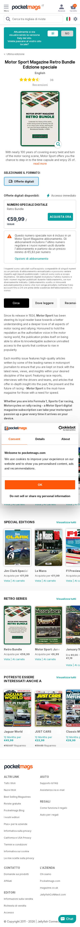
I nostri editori (11, 817)
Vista (7, 580)
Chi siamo (45, 874)
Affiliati (8, 880)
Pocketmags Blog (14, 810)
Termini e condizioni (15, 844)
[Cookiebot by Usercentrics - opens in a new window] (59, 428)
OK (40, 484)
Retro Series (15, 599)
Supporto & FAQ (49, 783)
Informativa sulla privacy (17, 830)
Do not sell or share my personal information (40, 496)
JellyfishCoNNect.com (53, 894)
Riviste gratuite (12, 803)
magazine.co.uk (49, 887)
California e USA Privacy (17, 837)
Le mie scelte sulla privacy (19, 858)
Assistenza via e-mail (52, 790)
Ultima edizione (15, 54)
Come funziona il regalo (53, 807)
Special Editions (19, 522)
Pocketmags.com (50, 880)
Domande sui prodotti (16, 874)
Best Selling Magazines (17, 796)
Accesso (9, 912)
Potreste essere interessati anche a (23, 677)
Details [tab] (40, 439)
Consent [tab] (14, 439)
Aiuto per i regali (49, 814)
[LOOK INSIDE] (40, 145)
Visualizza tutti (66, 522)
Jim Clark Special (16, 570)
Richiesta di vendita (15, 905)
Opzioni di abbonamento (31, 258)
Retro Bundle (13, 649)
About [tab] (65, 439)
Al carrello (18, 580)
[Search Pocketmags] (7, 19)
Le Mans (41, 570)
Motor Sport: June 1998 (48, 649)
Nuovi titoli (10, 790)
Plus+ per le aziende (15, 824)
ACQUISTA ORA (60, 216)
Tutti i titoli (10, 783)
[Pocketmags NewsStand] (25, 8)
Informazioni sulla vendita (18, 898)
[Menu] (6, 7)
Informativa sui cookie (16, 851)
